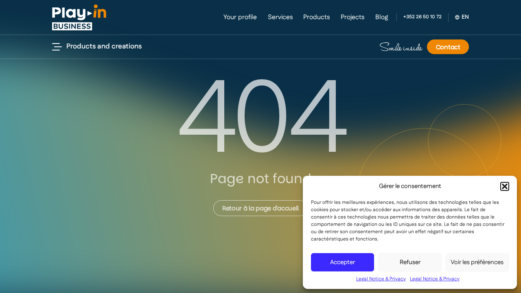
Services (280, 17)
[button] (505, 186)
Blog (381, 17)
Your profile (240, 17)
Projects (352, 17)
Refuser (410, 262)
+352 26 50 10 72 (422, 16)
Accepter (342, 262)
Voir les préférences (477, 262)
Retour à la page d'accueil (260, 208)
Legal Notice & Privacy (381, 279)
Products (316, 17)
